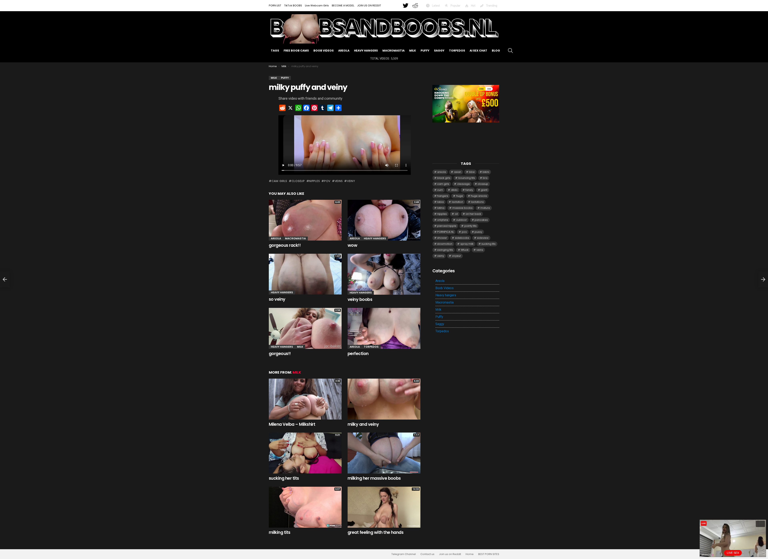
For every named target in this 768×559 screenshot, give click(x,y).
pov (327, 181)
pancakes (481, 220)
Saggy (439, 51)
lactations (477, 202)
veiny (351, 181)
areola (441, 172)
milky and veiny (363, 424)
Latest (435, 5)
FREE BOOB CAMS (296, 51)
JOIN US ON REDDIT (369, 5)
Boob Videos (323, 51)
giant (484, 190)
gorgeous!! (280, 353)
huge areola (479, 196)
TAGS (275, 51)
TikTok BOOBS (293, 5)
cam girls (279, 181)
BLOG (496, 51)
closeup (298, 181)
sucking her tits (284, 478)
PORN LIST (275, 5)
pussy (478, 232)
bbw (472, 172)
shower (442, 238)
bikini (486, 172)
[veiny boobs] (384, 274)
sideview (483, 238)
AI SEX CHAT (478, 51)
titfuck (465, 250)
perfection (358, 353)
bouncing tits (466, 178)
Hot (472, 5)
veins (339, 181)
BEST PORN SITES (488, 554)
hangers (442, 196)
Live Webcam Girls (317, 5)
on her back (473, 214)
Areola (343, 51)
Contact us (427, 554)
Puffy (425, 51)
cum (440, 190)
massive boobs (462, 208)
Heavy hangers (366, 51)
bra (485, 178)
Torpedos (457, 51)
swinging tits (445, 250)
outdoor (461, 220)
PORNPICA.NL (445, 232)
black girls (443, 178)
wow (352, 245)
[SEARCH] (510, 51)
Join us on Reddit (450, 554)
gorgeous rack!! (285, 245)
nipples (314, 181)
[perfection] (384, 328)
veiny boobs (360, 299)
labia (440, 202)
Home (470, 554)
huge (459, 196)
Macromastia (393, 51)
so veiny (277, 299)
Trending (491, 5)
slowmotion (444, 244)
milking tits (279, 532)
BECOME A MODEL (343, 5)
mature (485, 208)
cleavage (463, 184)
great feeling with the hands (375, 532)
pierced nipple (446, 226)
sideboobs (462, 238)
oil (456, 214)
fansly (469, 190)
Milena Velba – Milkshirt (292, 424)
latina (440, 208)
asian (457, 172)
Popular (455, 5)
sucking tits (488, 244)
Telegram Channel (403, 554)
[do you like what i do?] (5, 279)
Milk (412, 51)
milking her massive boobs (374, 478)
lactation (457, 202)
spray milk (467, 244)
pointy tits (470, 226)
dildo (454, 190)
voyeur (456, 256)
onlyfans (442, 220)
